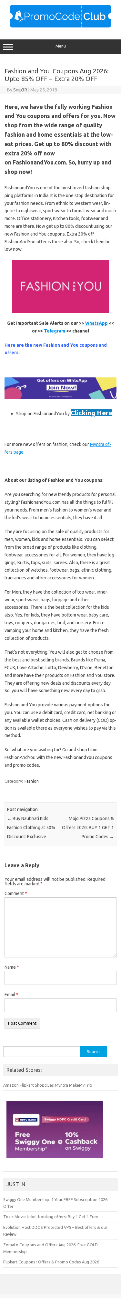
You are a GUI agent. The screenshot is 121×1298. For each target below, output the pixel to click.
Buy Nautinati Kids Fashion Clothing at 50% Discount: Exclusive (31, 827)
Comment (16, 893)
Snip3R (20, 89)
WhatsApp (96, 323)
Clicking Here (91, 413)
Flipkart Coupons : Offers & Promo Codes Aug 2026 (51, 1262)
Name (12, 967)
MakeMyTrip (80, 1085)
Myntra (61, 1085)
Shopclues (44, 1085)
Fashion (32, 781)
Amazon (11, 1085)
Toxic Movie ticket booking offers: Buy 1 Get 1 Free (50, 1216)
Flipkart (27, 1085)
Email (11, 994)
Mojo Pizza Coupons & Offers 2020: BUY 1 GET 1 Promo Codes (88, 827)
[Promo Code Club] (60, 25)
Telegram (54, 330)
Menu (60, 46)
